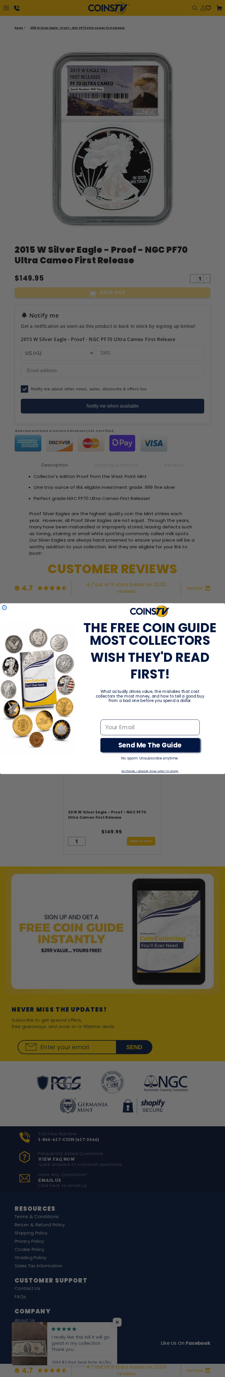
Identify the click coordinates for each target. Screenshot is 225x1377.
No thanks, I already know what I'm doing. (150, 771)
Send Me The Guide (150, 744)
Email (108, 714)
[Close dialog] (4, 607)
